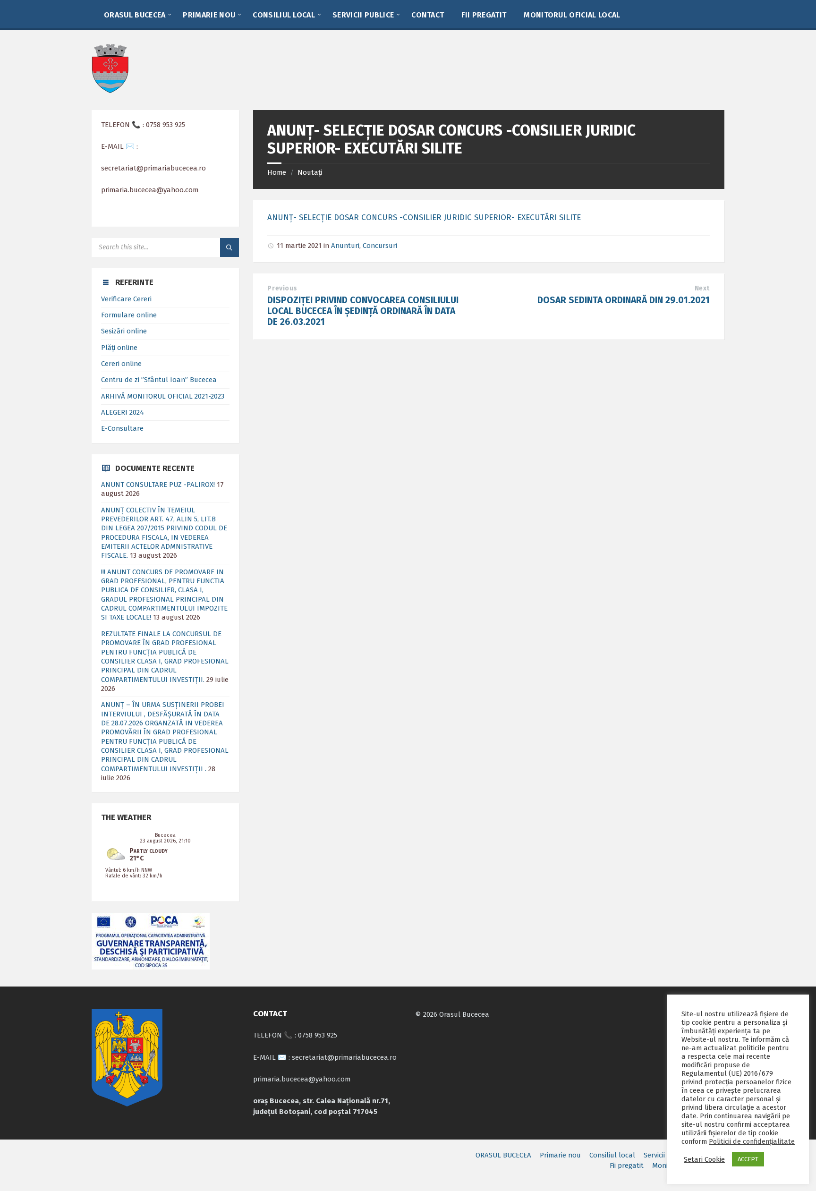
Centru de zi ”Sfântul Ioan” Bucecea (159, 379)
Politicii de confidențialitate (752, 1141)
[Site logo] (110, 91)
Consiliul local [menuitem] (612, 1155)
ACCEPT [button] (748, 1159)
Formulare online (129, 315)
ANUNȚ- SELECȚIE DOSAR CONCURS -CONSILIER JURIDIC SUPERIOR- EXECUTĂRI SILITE (424, 217)
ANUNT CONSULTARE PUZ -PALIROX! (158, 484)
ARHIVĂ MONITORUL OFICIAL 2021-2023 (162, 396)
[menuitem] (134, 14)
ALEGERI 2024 (122, 412)
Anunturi (345, 245)
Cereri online (121, 363)
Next (702, 288)
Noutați (310, 172)
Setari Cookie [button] (704, 1159)
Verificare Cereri (126, 299)
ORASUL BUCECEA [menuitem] (503, 1155)
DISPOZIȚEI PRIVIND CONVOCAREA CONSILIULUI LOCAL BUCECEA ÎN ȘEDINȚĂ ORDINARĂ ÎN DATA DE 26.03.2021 (363, 311)
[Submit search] (229, 247)
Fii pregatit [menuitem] (627, 1165)
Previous (282, 288)
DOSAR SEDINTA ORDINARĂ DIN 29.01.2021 (623, 300)
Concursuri (380, 245)
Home (276, 172)
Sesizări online (124, 331)
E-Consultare (122, 428)
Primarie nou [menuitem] (560, 1155)
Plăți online (119, 347)
